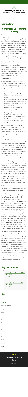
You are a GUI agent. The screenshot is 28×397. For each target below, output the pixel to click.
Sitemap (14, 360)
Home (2, 18)
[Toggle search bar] (3, 2)
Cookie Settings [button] (14, 365)
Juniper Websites (18, 357)
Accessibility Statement (14, 362)
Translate (12, 2)
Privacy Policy (14, 363)
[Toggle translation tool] (6, 2)
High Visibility (14, 359)
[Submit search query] (17, 2)
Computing (12, 21)
